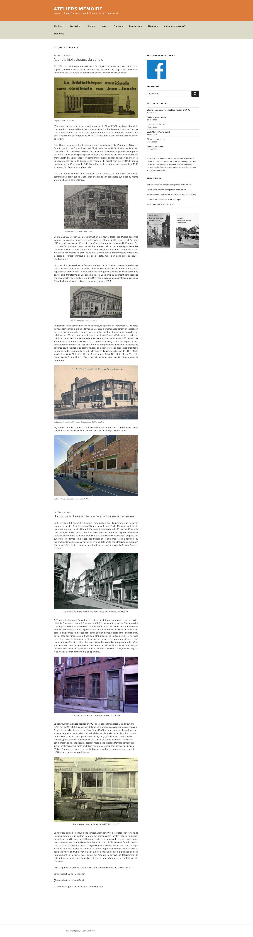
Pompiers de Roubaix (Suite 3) (183, 194)
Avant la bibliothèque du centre (78, 59)
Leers (103, 26)
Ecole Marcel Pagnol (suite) (158, 132)
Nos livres (59, 33)
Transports (134, 26)
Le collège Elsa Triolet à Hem (179, 185)
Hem (90, 26)
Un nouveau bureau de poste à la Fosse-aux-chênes (94, 516)
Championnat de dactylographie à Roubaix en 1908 (168, 110)
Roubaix (58, 26)
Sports (117, 26)
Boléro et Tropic (174, 199)
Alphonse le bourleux (155, 146)
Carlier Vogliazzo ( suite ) (157, 117)
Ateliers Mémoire (78, 8)
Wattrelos (75, 26)
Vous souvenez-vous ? (174, 26)
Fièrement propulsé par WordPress (81, 931)
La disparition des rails (156, 124)
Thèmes (152, 26)
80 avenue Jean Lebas (156, 139)
